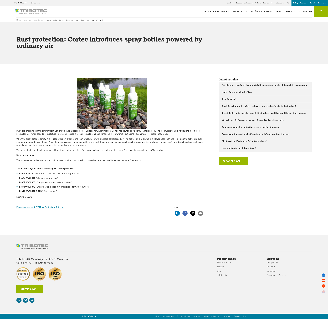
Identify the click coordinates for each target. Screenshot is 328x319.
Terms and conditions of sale (189, 316)
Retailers (60, 207)
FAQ (287, 3)
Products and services (216, 11)
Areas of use (240, 11)
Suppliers (271, 271)
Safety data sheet (299, 3)
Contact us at (28, 289)
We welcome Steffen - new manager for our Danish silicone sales (253, 120)
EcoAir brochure (24, 196)
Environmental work (36, 20)
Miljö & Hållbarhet (261, 11)
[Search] (321, 11)
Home (18, 20)
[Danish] (323, 281)
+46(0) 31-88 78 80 (20, 3)
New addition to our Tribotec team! (239, 148)
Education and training (244, 3)
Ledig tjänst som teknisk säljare (237, 92)
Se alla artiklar (231, 161)
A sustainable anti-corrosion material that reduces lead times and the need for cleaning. (264, 113)
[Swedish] (323, 275)
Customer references (261, 3)
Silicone (220, 266)
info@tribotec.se (34, 3)
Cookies (227, 316)
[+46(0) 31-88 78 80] (25, 300)
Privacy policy (240, 316)
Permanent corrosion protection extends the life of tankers (250, 127)
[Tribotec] (31, 12)
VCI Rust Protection (45, 207)
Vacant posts (168, 316)
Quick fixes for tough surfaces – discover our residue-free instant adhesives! (259, 106)
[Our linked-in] (19, 300)
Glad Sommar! (228, 99)
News (278, 11)
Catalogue (230, 3)
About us (291, 11)
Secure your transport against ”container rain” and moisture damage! (255, 134)
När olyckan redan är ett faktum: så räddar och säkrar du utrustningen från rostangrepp (264, 85)
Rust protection (224, 262)
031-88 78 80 (23, 262)
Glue (219, 271)
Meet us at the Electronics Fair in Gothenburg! (244, 141)
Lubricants (222, 275)
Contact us (306, 11)
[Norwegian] (323, 286)
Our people (272, 262)
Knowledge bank (277, 3)
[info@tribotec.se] (31, 300)
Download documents (318, 3)
